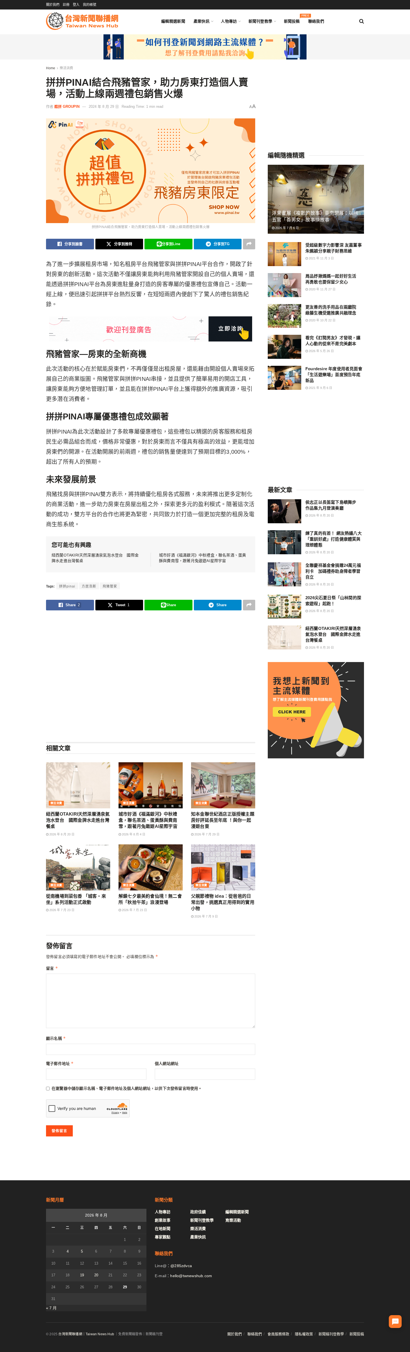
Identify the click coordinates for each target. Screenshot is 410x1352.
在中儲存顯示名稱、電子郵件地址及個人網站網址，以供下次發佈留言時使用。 (127, 1088)
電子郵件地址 (60, 1063)
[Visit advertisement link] (205, 46)
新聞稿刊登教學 (331, 1334)
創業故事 (162, 1220)
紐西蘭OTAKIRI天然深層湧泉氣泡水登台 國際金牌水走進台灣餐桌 (78, 820)
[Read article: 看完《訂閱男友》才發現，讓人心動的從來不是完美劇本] (284, 347)
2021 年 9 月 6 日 (320, 388)
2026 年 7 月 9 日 (206, 916)
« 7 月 (51, 1308)
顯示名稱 (56, 1038)
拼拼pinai (67, 586)
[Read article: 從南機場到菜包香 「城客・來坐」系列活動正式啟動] (78, 867)
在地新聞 (162, 1228)
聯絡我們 (316, 21)
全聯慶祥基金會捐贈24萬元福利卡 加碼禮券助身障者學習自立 (333, 571)
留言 (52, 968)
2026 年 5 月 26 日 (321, 351)
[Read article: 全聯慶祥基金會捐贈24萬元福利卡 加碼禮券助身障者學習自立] (284, 574)
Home (50, 68)
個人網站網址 (167, 1063)
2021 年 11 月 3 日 (321, 258)
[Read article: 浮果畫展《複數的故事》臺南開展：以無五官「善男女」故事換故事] (316, 199)
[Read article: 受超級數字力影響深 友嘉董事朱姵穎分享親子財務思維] (284, 254)
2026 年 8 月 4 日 (133, 834)
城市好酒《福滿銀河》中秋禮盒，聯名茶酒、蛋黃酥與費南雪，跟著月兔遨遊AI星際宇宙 (148, 820)
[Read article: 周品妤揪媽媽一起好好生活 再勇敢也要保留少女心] (284, 285)
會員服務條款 (278, 1334)
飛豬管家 (110, 586)
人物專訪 (229, 21)
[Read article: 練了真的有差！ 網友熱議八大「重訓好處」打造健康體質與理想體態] (284, 542)
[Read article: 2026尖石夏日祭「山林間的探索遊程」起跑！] (284, 607)
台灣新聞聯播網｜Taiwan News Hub (86, 1334)
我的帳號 (89, 5)
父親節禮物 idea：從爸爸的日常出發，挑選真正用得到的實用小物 (222, 902)
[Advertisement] (150, 676)
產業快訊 (201, 21)
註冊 (66, 5)
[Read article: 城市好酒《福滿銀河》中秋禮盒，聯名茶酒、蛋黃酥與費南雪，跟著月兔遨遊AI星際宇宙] (151, 785)
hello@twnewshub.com (191, 1276)
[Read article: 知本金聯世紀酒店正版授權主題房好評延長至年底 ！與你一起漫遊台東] (223, 785)
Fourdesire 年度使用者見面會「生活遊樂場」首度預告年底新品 (333, 374)
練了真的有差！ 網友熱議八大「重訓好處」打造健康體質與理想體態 (333, 539)
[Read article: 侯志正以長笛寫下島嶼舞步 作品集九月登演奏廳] (284, 511)
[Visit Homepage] (82, 21)
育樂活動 (233, 1220)
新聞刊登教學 (260, 21)
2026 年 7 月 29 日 (207, 834)
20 (96, 1275)
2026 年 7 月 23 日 (61, 910)
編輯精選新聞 (173, 21)
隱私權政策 (304, 1334)
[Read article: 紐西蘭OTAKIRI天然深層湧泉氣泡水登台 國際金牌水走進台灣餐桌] (78, 785)
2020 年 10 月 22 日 (322, 320)
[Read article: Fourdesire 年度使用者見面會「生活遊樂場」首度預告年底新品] (284, 378)
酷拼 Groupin (66, 106)
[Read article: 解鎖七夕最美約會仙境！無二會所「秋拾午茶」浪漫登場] (151, 867)
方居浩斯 (89, 586)
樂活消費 (66, 68)
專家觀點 (162, 1237)
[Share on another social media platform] (249, 244)
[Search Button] (361, 21)
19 (82, 1275)
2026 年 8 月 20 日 (61, 834)
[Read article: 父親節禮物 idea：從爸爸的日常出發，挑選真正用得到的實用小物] (223, 867)
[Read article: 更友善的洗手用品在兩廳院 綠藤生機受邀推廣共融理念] (284, 316)
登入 (76, 5)
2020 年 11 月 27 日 (322, 289)
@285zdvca (181, 1265)
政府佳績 (198, 1212)
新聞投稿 (292, 19)
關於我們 (52, 5)
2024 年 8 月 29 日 (104, 106)
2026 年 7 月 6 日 (286, 228)
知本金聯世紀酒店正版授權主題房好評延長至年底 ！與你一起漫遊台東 (222, 820)
